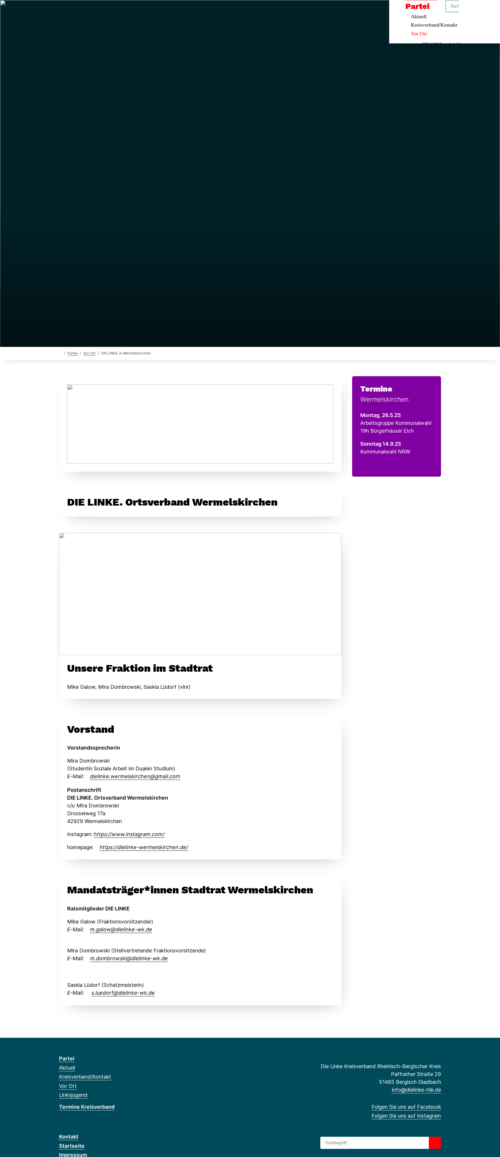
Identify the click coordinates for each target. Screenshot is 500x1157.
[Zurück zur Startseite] (60, 353)
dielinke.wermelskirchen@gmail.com (135, 776)
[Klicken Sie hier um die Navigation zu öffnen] (488, 12)
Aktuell (67, 1068)
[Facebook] (62, 12)
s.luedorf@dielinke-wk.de (123, 993)
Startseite (71, 1146)
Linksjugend (73, 1095)
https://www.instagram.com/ (129, 834)
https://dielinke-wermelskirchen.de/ (144, 847)
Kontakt (68, 1137)
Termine (376, 389)
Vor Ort (419, 33)
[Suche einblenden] (471, 12)
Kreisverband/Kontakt (434, 25)
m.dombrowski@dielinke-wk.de (129, 958)
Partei (72, 353)
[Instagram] (72, 12)
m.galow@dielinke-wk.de (121, 929)
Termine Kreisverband (87, 1107)
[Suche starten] (435, 1143)
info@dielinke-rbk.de (416, 1090)
